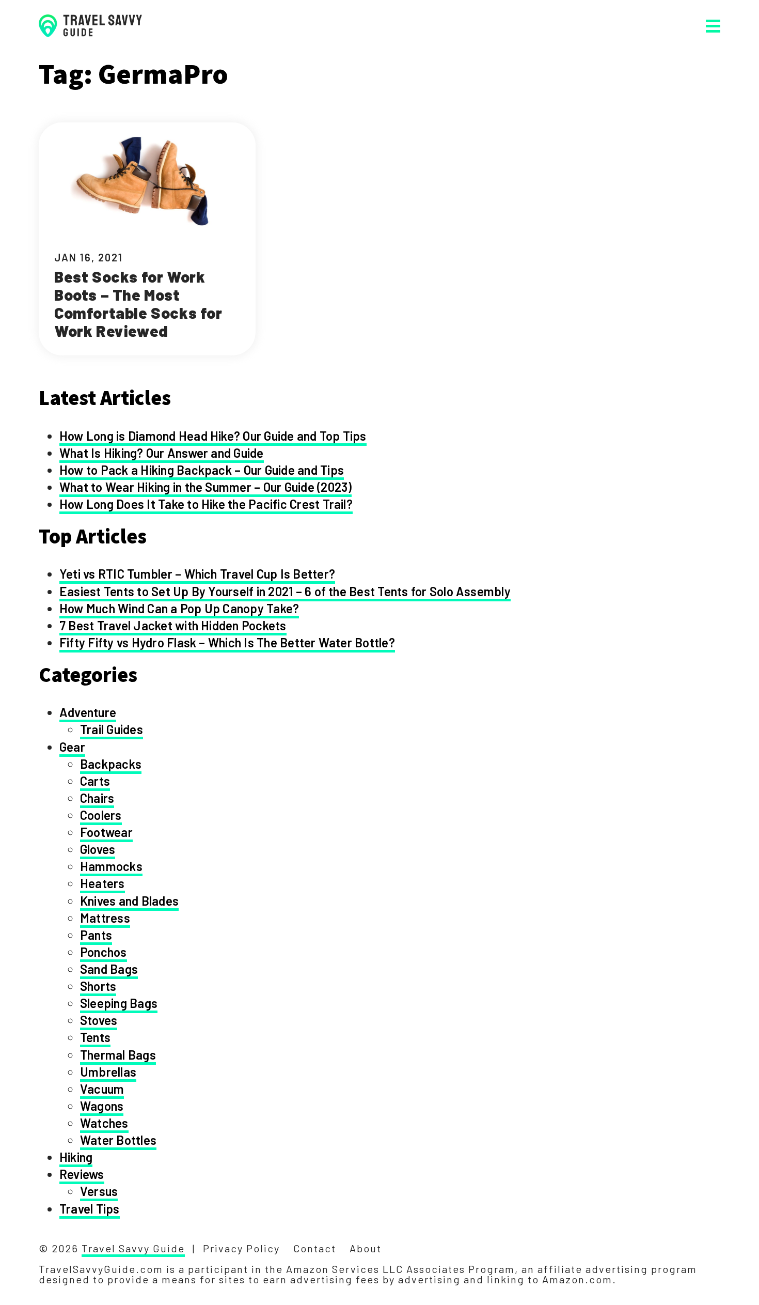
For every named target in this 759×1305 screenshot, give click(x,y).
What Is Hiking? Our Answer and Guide (161, 452)
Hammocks (111, 866)
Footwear (106, 832)
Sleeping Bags (118, 1003)
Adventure (87, 712)
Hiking (75, 1156)
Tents (95, 1037)
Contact (314, 1248)
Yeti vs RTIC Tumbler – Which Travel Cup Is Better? (197, 573)
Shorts (98, 985)
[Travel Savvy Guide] (90, 25)
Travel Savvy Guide (133, 1248)
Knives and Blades (129, 900)
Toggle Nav (713, 26)
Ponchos (103, 951)
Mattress (105, 917)
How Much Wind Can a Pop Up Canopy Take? (179, 608)
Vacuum (102, 1088)
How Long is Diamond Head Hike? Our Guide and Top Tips (213, 435)
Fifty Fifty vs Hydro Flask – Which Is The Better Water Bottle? (227, 642)
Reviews (81, 1174)
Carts (95, 780)
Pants (96, 934)
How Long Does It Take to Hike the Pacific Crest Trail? (206, 503)
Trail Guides (111, 729)
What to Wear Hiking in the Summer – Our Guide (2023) (205, 486)
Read (147, 238)
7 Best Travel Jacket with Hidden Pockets (173, 625)
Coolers (101, 814)
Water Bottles (118, 1139)
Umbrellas (108, 1071)
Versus (99, 1191)
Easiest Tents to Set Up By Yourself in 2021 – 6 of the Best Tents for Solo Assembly (285, 591)
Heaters (102, 883)
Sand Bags (109, 968)
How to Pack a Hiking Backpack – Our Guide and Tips (201, 469)
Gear (72, 746)
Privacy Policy (241, 1248)
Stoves (98, 1020)
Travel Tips (89, 1208)
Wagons (101, 1105)
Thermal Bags (118, 1054)
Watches (104, 1122)
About (366, 1248)
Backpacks (110, 763)
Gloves (97, 849)
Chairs (97, 797)
